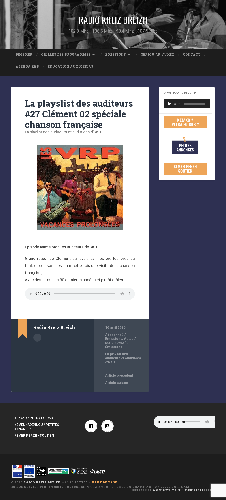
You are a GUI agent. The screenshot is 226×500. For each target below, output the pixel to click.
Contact (191, 55)
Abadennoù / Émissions (115, 337)
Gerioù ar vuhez (157, 55)
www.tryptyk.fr (167, 489)
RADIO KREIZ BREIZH (113, 19)
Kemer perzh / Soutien (34, 436)
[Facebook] (92, 426)
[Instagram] (108, 426)
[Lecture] (169, 104)
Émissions (115, 55)
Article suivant (116, 383)
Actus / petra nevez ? (120, 341)
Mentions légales (200, 489)
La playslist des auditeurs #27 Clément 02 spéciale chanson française (79, 113)
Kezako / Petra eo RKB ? (34, 418)
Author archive (37, 338)
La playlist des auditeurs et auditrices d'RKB (63, 132)
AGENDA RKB (27, 66)
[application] (186, 103)
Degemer (24, 55)
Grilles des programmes (66, 55)
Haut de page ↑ (106, 482)
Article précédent (119, 375)
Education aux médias (70, 66)
